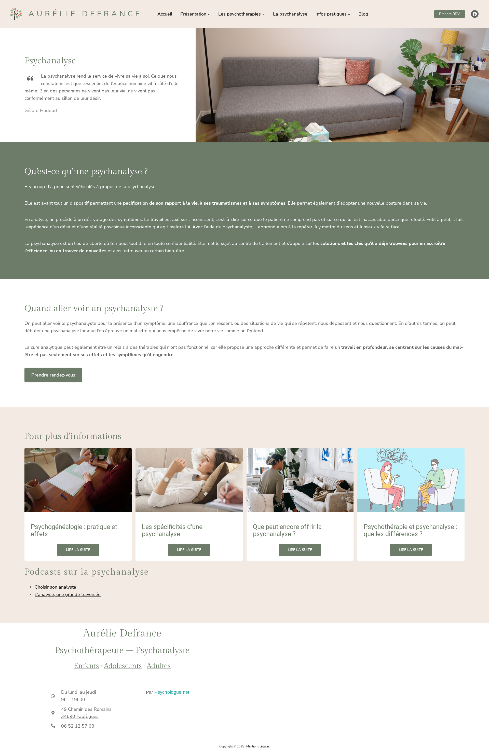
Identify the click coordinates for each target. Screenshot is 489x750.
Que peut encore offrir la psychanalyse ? (287, 530)
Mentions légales (258, 746)
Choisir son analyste (55, 587)
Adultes (159, 666)
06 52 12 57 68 (77, 726)
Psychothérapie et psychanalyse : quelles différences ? (410, 530)
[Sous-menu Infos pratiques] (349, 14)
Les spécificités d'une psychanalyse (172, 530)
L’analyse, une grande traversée (68, 594)
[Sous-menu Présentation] (208, 14)
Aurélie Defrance (85, 14)
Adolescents (123, 666)
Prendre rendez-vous (53, 375)
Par (167, 692)
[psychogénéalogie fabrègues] (78, 480)
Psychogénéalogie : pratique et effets (74, 530)
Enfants (86, 666)
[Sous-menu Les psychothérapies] (263, 14)
